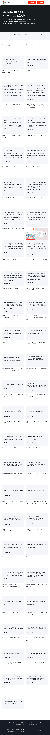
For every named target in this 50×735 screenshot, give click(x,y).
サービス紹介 (21, 724)
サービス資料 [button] (32, 2)
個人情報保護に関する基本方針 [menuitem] (17, 729)
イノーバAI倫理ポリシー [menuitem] (21, 731)
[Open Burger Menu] (47, 3)
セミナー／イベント (28, 722)
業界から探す (15, 722)
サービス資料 (28, 724)
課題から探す (9, 722)
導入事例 (21, 722)
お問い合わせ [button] (40, 2)
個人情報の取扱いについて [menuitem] (10, 731)
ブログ (41, 722)
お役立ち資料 (35, 722)
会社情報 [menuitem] (8, 729)
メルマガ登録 (15, 724)
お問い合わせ (34, 724)
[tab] (3, 35)
